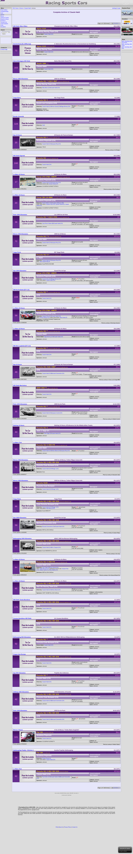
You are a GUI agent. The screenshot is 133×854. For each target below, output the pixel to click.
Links (2, 25)
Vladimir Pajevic (116, 744)
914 (45, 483)
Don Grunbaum (116, 189)
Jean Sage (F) (47, 433)
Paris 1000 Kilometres (20, 214)
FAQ (57, 827)
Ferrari (39, 177)
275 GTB (45, 177)
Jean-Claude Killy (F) (44, 261)
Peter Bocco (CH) (50, 508)
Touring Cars (4, 22)
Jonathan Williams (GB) (58, 203)
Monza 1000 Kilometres (20, 78)
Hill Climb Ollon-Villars (20, 26)
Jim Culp (118, 553)
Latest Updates (4, 23)
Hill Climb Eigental (19, 155)
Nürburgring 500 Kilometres (22, 637)
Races (2, 16)
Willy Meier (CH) (46, 87)
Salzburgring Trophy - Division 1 (23, 750)
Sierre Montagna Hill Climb (21, 61)
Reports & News (5, 19)
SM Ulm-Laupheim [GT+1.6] (22, 346)
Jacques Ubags (116, 532)
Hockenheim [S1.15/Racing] (22, 44)
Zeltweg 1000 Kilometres (21, 692)
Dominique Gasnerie (115, 322)
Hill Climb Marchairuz (20, 385)
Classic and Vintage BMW (114, 379)
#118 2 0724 (52, 217)
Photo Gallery (4, 10)
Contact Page (4, 49)
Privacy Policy (67, 827)
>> (119, 23)
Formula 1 (3, 20)
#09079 (53, 177)
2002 (43, 388)
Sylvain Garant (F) (53, 183)
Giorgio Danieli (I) (46, 758)
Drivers (21, 8)
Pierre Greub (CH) (56, 106)
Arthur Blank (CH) (56, 450)
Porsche (40, 81)
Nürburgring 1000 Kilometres (22, 538)
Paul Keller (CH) (46, 776)
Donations (3, 26)
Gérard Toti (117, 575)
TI (46, 388)
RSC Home (15, 8)
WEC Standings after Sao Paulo (127, 42)
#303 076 (51, 445)
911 (45, 81)
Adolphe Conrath (116, 419)
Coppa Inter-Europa (19, 654)
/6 (47, 483)
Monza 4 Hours (18, 730)
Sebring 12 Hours (18, 425)
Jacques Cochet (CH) (57, 413)
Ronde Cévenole (18, 116)
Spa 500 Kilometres (19, 673)
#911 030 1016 (53, 462)
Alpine (39, 29)
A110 (44, 29)
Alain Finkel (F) (63, 317)
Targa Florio (17, 97)
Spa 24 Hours (17, 135)
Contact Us (74, 827)
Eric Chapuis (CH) (56, 547)
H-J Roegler (117, 149)
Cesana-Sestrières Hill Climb (22, 618)
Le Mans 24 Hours (19, 174)
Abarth (39, 63)
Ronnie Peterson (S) (44, 317)
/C (50, 177)
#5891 (50, 197)
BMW (39, 388)
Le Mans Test (17, 442)
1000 (44, 63)
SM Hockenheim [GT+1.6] (21, 289)
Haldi (43, 125)
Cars (2, 13)
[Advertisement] (6, 40)
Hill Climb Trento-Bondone (21, 599)
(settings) (114, 8)
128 (41, 732)
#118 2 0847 (52, 81)
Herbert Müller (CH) (47, 203)
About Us (61, 827)
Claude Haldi (27, 8)
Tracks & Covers (5, 17)
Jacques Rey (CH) (56, 144)
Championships (4, 11)
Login (119, 8)
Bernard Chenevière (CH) (58, 373)
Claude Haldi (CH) (48, 34)
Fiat (38, 732)
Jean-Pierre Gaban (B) (47, 223)
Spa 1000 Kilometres (19, 270)
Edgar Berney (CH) (65, 106)
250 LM (45, 197)
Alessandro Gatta (116, 474)
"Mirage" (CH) (55, 468)
